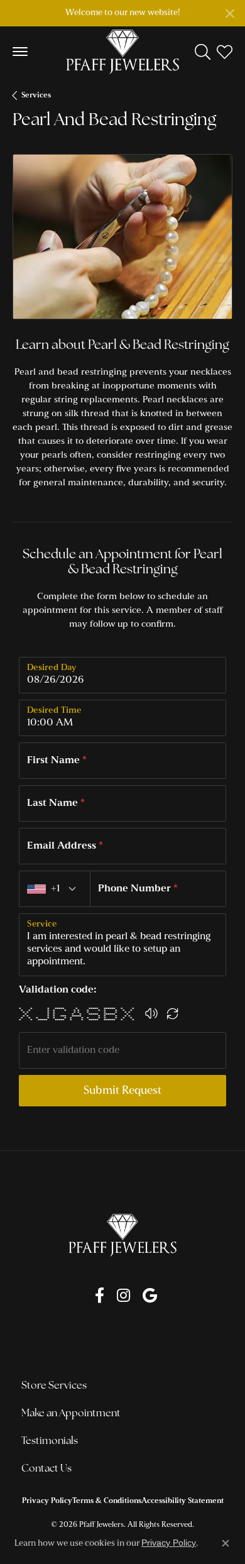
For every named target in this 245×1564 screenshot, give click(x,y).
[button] (202, 51)
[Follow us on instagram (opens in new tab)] (123, 1295)
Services (36, 95)
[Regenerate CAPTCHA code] (172, 1013)
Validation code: (57, 990)
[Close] (229, 13)
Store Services (54, 1386)
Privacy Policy (47, 1501)
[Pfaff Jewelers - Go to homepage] (122, 1235)
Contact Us (46, 1469)
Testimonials (49, 1441)
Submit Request (122, 1091)
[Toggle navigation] (20, 52)
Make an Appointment (71, 1414)
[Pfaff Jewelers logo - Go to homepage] (122, 51)
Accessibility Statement (182, 1501)
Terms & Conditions (106, 1501)
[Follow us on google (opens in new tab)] (150, 1295)
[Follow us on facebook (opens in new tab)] (99, 1295)
